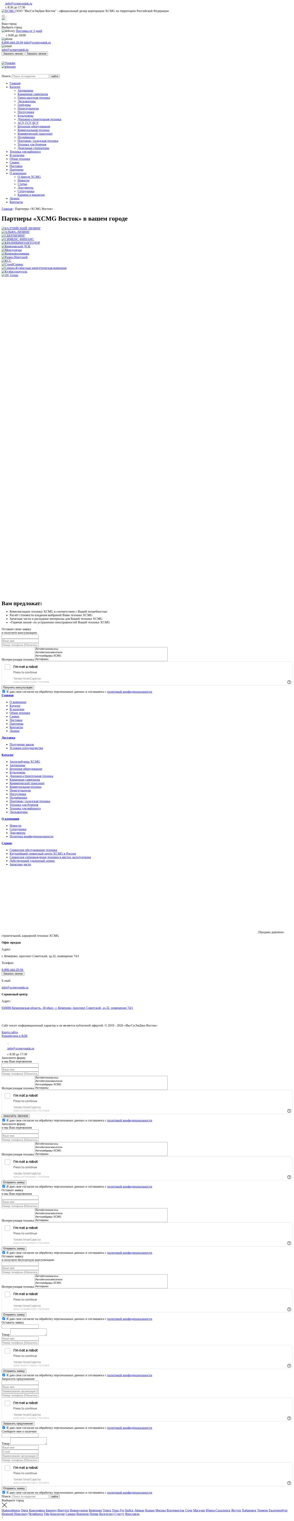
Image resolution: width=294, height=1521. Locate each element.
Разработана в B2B (14, 1036)
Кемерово (95, 1510)
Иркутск (63, 1510)
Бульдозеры (17, 772)
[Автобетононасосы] (101, 649)
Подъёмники (18, 797)
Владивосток (175, 1510)
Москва (160, 1510)
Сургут (119, 1514)
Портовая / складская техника (30, 801)
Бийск (129, 1510)
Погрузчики (18, 794)
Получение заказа (22, 744)
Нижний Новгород (15, 1514)
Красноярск (37, 1510)
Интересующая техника (18, 659)
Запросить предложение (18, 1423)
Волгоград (106, 1514)
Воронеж (82, 1514)
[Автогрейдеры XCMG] (101, 656)
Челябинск (35, 1514)
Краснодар (57, 1514)
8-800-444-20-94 (12, 42)
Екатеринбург (278, 1510)
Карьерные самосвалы (25, 779)
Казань (150, 1510)
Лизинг (15, 731)
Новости (15, 825)
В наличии (17, 709)
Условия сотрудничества (26, 748)
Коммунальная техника (25, 786)
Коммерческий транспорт (27, 783)
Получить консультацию (18, 687)
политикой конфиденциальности (129, 691)
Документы (17, 832)
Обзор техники (20, 713)
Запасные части (20, 864)
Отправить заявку (14, 1182)
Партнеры (16, 723)
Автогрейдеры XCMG (25, 761)
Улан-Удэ (118, 1510)
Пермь (94, 1514)
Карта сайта (10, 1032)
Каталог (15, 705)
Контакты (16, 727)
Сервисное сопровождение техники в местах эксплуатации (50, 857)
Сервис (15, 716)
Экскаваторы (19, 812)
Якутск (236, 1510)
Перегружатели (20, 790)
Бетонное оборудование (26, 768)
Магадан (199, 1510)
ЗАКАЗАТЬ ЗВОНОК (15, 1116)
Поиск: (7, 76)
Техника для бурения (24, 804)
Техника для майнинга (25, 808)
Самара (71, 1514)
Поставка (16, 720)
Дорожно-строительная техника (31, 776)
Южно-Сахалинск (218, 1510)
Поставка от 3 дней (29, 31)
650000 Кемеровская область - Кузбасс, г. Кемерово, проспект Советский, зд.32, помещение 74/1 (67, 1008)
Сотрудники (18, 829)
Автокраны (17, 765)
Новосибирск (11, 1510)
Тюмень (262, 1510)
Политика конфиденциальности (31, 836)
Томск (107, 1510)
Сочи (188, 1510)
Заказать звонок (13, 53)
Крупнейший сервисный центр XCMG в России (43, 853)
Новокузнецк (79, 1510)
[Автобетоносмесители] (101, 652)
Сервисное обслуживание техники (33, 850)
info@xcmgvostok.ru (37, 42)
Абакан (139, 1510)
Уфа (46, 1514)
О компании (18, 702)
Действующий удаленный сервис (32, 860)
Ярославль (132, 1514)
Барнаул (51, 1510)
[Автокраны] (101, 659)
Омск (24, 1510)
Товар (6, 1334)
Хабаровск (249, 1510)
